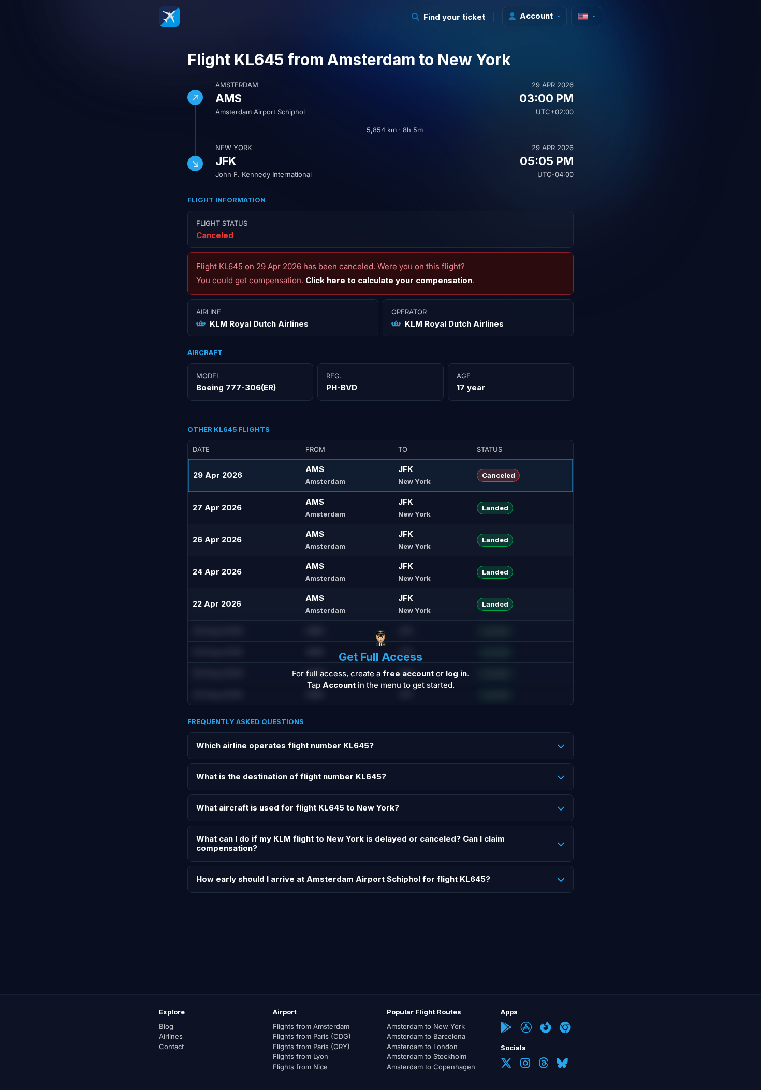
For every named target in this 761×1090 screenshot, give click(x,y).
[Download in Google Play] (506, 1028)
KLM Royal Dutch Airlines (259, 324)
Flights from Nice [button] (300, 1067)
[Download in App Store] (526, 1028)
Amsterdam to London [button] (422, 1046)
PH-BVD (341, 387)
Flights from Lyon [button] (300, 1056)
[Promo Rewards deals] (169, 16)
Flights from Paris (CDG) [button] (312, 1036)
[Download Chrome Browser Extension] (565, 1028)
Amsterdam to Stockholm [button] (426, 1056)
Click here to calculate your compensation (388, 280)
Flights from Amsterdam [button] (311, 1026)
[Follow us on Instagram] (525, 1064)
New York (233, 147)
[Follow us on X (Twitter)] (506, 1064)
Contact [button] (171, 1046)
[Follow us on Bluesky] (562, 1064)
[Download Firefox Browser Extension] (545, 1028)
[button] (448, 17)
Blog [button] (166, 1026)
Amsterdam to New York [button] (426, 1026)
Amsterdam (236, 85)
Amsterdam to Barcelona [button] (426, 1036)
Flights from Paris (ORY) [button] (311, 1046)
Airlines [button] (171, 1036)
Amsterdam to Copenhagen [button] (431, 1067)
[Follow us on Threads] (543, 1064)
